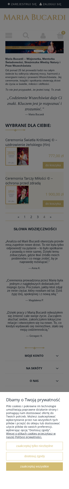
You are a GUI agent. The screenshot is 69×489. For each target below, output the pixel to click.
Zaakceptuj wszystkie (34, 466)
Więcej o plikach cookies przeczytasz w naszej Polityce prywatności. (31, 435)
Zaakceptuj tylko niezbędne (34, 446)
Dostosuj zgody (34, 456)
